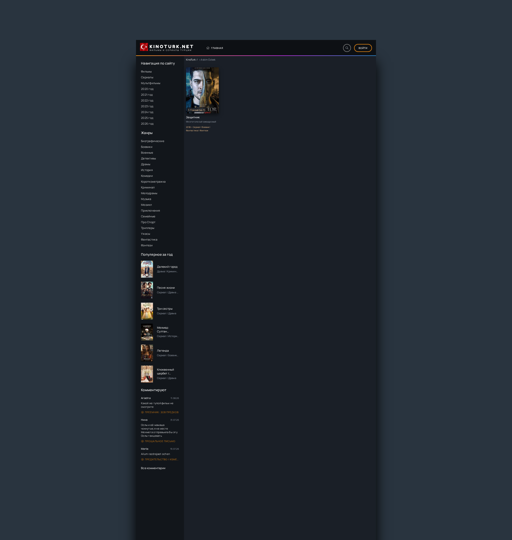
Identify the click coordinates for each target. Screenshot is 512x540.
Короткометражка (153, 181)
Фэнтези (147, 245)
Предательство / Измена (162, 459)
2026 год (147, 123)
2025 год (147, 118)
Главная (217, 48)
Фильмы (146, 71)
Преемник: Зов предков (162, 412)
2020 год (147, 89)
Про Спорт (148, 222)
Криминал (148, 187)
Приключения (150, 210)
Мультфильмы (150, 83)
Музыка (146, 199)
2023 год (147, 106)
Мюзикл (146, 205)
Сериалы (147, 77)
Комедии (147, 176)
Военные (147, 152)
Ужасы (145, 234)
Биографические (152, 141)
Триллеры (147, 228)
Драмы (145, 164)
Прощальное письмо (160, 441)
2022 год (147, 100)
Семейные (148, 216)
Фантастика (149, 239)
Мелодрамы (149, 193)
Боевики (146, 147)
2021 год (147, 94)
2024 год (147, 112)
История (147, 170)
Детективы (148, 158)
